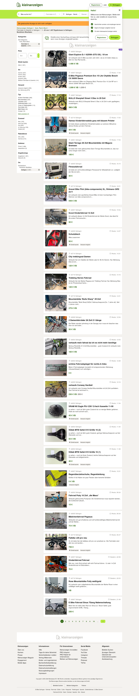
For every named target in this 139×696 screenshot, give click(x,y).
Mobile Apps (22, 663)
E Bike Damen (98, 689)
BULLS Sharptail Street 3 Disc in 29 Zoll (87, 98)
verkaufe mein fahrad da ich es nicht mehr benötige (92, 342)
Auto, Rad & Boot (24, 41)
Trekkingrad (75, 689)
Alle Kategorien (22, 40)
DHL (19, 137)
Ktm (79, 692)
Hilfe (40, 650)
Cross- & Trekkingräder (25, 105)
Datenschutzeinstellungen (47, 668)
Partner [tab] (84, 685)
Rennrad (53, 689)
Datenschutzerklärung (46, 665)
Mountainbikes (22, 99)
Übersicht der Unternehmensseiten (109, 656)
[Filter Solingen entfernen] (39, 170)
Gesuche (20, 158)
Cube (63, 689)
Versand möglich (23, 88)
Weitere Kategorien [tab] (72, 685)
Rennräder (21, 107)
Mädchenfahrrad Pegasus (80, 516)
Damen (20, 73)
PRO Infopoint (65, 652)
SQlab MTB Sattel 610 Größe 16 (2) (85, 430)
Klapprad (68, 689)
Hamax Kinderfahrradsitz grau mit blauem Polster (92, 120)
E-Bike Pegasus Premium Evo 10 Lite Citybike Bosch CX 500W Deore (93, 77)
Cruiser (20, 111)
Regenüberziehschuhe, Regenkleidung (87, 474)
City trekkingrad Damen (80, 256)
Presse (20, 655)
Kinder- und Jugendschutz (48, 660)
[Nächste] (103, 621)
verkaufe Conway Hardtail (81, 385)
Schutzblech (74, 234)
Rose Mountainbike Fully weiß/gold (85, 581)
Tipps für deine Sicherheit (47, 652)
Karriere (20, 652)
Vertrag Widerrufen (45, 657)
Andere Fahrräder (23, 97)
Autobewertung (107, 659)
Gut (19, 125)
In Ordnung (21, 127)
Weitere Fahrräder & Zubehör (26, 80)
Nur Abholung (22, 90)
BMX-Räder (21, 109)
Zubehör (20, 78)
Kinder (20, 76)
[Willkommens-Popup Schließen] (119, 10)
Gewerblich (21, 148)
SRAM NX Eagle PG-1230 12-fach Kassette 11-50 (91, 406)
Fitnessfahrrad (75, 166)
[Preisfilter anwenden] (38, 55)
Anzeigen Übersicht (108, 652)
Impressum (42, 673)
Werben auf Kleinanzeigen (69, 659)
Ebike (59, 689)
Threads (84, 657)
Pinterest (84, 660)
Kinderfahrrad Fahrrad (79, 560)
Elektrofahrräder (23, 103)
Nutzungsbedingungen (46, 671)
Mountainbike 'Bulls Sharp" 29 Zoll (85, 299)
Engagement (22, 660)
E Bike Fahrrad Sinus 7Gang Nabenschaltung (90, 602)
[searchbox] (32, 14)
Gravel (83, 692)
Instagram (84, 655)
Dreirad (69, 692)
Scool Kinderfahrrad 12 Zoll (81, 213)
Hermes (20, 139)
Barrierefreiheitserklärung (47, 663)
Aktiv (19, 65)
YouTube (84, 652)
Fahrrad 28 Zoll (57, 692)
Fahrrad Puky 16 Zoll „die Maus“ (84, 495)
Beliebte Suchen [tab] (58, 685)
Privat (20, 146)
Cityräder (21, 101)
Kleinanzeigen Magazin (26, 657)
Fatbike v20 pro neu (78, 538)
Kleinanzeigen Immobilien (68, 650)
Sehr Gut (20, 123)
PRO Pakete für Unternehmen (65, 656)
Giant (64, 692)
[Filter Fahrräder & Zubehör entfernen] (39, 44)
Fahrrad (48, 689)
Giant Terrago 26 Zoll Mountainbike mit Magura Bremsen (90, 144)
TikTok (83, 663)
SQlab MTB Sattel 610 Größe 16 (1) (85, 452)
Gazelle (82, 689)
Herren (20, 74)
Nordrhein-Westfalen (25, 167)
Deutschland (22, 165)
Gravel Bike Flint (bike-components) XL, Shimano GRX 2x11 (94, 190)
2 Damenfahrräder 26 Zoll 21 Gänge (85, 320)
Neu (19, 121)
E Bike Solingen (40, 689)
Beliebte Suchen (107, 650)
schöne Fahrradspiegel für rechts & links (88, 364)
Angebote (21, 156)
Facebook (84, 650)
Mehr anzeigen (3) (23, 114)
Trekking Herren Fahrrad (80, 278)
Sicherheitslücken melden (47, 655)
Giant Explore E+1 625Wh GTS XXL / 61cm (88, 54)
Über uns (21, 650)
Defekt (20, 129)
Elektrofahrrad (89, 689)
